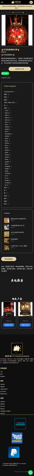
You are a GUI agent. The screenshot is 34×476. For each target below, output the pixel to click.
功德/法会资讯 (4, 410)
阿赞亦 (9, 12)
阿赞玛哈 (7, 143)
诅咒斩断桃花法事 (25, 339)
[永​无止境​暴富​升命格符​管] (6, 234)
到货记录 (2, 434)
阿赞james (7, 117)
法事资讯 (2, 405)
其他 (5, 97)
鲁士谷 (6, 175)
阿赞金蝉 (7, 161)
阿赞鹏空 (7, 168)
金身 (5, 196)
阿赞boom (7, 113)
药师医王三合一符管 (26, 303)
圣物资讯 (2, 407)
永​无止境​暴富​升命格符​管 (17, 232)
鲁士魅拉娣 (7, 182)
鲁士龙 (6, 185)
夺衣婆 (6, 110)
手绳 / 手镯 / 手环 (9, 102)
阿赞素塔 (7, 150)
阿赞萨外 (7, 157)
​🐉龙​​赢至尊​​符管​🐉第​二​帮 (17, 225)
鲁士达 (6, 178)
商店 (1, 395)
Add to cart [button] (8, 309)
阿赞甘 (6, 145)
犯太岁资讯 (3, 412)
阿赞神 (6, 147)
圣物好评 (2, 424)
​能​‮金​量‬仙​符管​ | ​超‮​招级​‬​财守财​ (18, 218)
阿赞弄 (6, 138)
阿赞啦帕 (7, 129)
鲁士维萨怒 (7, 173)
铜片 (5, 198)
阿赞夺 (6, 131)
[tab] (8, 259)
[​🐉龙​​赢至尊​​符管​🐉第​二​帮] (6, 227)
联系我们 (2, 397)
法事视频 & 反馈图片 (5, 432)
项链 (5, 201)
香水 (5, 204)
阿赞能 (6, 152)
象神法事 (8, 339)
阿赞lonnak (7, 120)
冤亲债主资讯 (3, 414)
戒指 (5, 100)
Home (2, 12)
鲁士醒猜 (7, 180)
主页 (1, 392)
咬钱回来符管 (8, 303)
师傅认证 (2, 429)
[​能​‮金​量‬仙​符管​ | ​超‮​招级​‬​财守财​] (6, 220)
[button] (2, 2)
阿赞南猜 (7, 127)
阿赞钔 (6, 164)
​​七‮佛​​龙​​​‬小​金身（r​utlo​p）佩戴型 (19, 246)
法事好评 (2, 422)
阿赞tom (7, 122)
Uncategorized (8, 91)
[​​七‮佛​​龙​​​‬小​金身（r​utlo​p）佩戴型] (6, 247)
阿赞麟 (6, 171)
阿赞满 (6, 141)
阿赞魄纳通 (7, 166)
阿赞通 (6, 159)
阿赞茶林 (7, 154)
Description (9, 259)
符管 (5, 187)
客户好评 (2, 427)
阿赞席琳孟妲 (8, 134)
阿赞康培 (7, 136)
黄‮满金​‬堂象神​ (14, 239)
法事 (6, 12)
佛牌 (5, 94)
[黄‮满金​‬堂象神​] (6, 240)
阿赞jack (7, 115)
